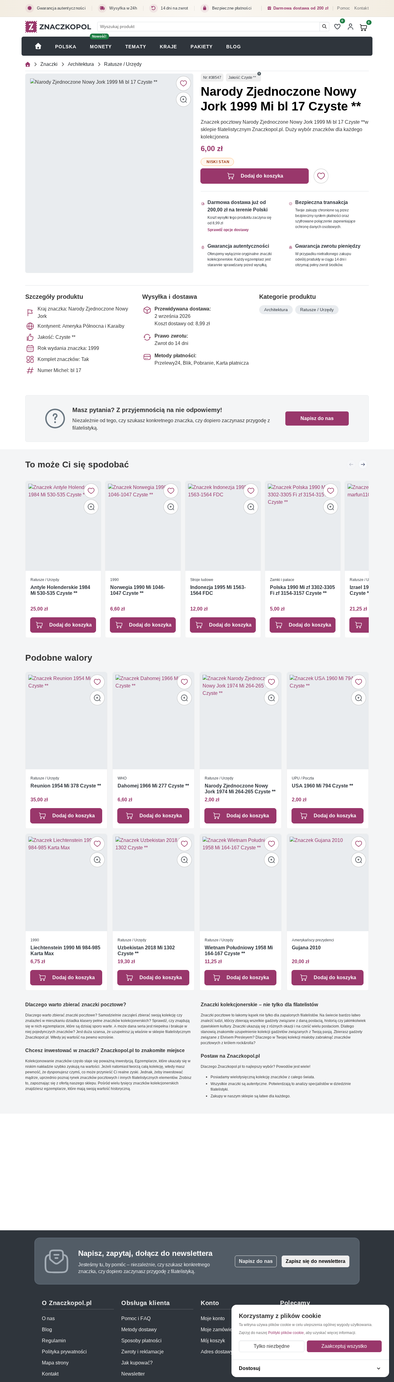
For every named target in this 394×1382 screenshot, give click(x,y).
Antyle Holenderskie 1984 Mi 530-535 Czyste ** (60, 590)
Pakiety (202, 47)
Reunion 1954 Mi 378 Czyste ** (65, 785)
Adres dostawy (217, 1352)
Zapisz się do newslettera (315, 1261)
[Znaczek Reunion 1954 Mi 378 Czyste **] (66, 720)
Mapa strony (55, 1363)
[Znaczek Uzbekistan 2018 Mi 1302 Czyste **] (153, 882)
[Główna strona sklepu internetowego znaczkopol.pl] (27, 64)
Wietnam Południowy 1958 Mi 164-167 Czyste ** (239, 950)
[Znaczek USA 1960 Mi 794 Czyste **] (327, 720)
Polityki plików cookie (286, 1332)
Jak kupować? (137, 1363)
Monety (101, 47)
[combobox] (208, 26)
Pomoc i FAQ (136, 1318)
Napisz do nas (317, 418)
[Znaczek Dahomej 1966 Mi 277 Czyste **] (153, 720)
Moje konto (213, 1318)
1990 (114, 579)
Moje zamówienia (220, 1329)
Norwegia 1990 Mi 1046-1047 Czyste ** (137, 590)
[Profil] (350, 27)
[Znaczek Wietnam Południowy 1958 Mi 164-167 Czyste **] (240, 882)
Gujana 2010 (306, 947)
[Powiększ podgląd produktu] (183, 99)
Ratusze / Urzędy (123, 64)
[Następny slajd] (363, 464)
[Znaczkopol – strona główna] (58, 26)
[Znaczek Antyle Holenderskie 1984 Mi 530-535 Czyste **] (63, 526)
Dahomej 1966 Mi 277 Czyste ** (153, 785)
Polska (65, 47)
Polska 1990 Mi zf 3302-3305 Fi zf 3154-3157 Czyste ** (302, 590)
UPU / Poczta (303, 777)
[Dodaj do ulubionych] (183, 83)
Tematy (135, 47)
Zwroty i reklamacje (142, 1352)
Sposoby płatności (141, 1341)
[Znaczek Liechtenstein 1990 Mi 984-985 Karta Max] (66, 882)
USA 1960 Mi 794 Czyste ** (322, 785)
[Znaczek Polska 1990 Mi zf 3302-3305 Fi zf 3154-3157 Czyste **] (302, 526)
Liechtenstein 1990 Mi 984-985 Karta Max (65, 950)
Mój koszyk (213, 1341)
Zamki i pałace (282, 579)
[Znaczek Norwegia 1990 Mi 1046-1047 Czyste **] (143, 526)
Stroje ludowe (201, 579)
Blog (233, 47)
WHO (122, 777)
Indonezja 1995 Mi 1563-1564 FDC (218, 590)
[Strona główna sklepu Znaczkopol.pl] (38, 46)
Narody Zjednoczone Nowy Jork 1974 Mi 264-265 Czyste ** (240, 788)
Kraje (168, 47)
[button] (259, 74)
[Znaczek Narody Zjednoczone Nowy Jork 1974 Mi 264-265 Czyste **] (240, 720)
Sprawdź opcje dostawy (228, 229)
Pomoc (343, 8)
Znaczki (49, 64)
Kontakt (361, 8)
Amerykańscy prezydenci (313, 939)
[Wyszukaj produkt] (324, 26)
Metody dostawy (139, 1329)
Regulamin (54, 1341)
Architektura (81, 64)
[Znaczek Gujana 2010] (327, 882)
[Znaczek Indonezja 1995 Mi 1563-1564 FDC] (223, 526)
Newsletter (133, 1374)
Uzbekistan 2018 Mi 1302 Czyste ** (146, 950)
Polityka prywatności (64, 1352)
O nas (48, 1318)
